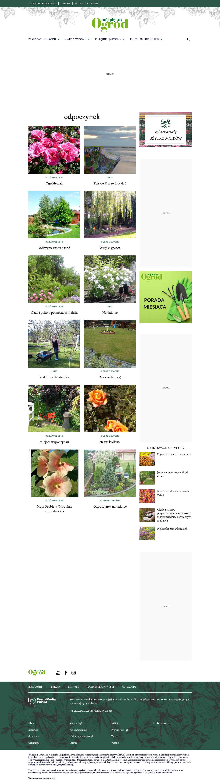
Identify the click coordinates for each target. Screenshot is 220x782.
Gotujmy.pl (33, 743)
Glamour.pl (33, 736)
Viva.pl (114, 736)
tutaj (53, 778)
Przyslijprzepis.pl (119, 730)
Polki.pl (114, 723)
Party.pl (73, 743)
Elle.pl (31, 723)
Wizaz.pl (115, 743)
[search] (189, 39)
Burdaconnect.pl (161, 723)
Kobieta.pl (33, 730)
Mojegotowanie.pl (78, 730)
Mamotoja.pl (76, 723)
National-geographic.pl (81, 736)
